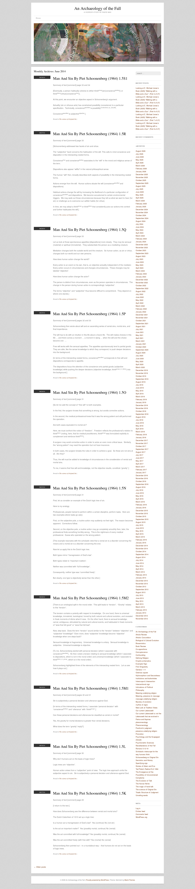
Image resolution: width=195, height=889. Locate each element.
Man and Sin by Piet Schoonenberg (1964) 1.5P (89, 313)
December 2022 (142, 279)
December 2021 (142, 314)
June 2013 (140, 598)
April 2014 (139, 569)
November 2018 (142, 408)
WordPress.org (141, 817)
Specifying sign (142, 763)
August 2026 (140, 151)
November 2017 (142, 443)
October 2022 (141, 285)
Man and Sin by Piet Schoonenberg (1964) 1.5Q (89, 229)
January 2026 (141, 171)
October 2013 (141, 586)
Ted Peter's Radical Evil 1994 (147, 769)
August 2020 (140, 352)
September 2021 (142, 323)
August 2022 (140, 291)
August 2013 (140, 592)
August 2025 (140, 186)
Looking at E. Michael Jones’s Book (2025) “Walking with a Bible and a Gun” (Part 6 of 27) (148, 108)
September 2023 (142, 253)
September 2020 (142, 349)
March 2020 (140, 367)
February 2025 (141, 203)
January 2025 (141, 206)
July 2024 (139, 224)
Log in (138, 808)
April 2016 (139, 499)
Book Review (141, 646)
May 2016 (139, 496)
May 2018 (139, 425)
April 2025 (139, 197)
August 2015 (140, 522)
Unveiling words (142, 795)
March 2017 (140, 466)
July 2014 (139, 560)
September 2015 (142, 519)
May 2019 (139, 390)
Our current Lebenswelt (144, 710)
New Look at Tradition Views (146, 707)
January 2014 (141, 577)
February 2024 (141, 238)
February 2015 (141, 539)
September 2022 (142, 288)
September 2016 (142, 484)
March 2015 (140, 536)
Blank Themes (130, 880)
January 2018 (141, 437)
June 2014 (140, 563)
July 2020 (139, 355)
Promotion (140, 734)
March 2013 (140, 607)
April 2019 (139, 393)
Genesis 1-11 (141, 669)
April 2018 (139, 428)
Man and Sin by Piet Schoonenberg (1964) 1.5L (89, 746)
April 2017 (139, 463)
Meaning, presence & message (148, 696)
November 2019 (142, 373)
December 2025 (142, 174)
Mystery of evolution (143, 701)
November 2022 (142, 282)
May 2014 (139, 566)
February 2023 (141, 273)
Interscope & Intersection (145, 681)
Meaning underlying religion (146, 693)
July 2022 (139, 294)
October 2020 (141, 347)
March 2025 (140, 200)
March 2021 (140, 341)
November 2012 (142, 618)
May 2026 (139, 159)
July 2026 (139, 154)
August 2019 (140, 382)
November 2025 (142, 177)
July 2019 (139, 385)
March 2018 (140, 431)
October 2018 (141, 411)
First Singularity (142, 666)
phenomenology (142, 722)
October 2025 (141, 180)
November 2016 (142, 478)
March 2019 (140, 396)
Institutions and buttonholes (146, 678)
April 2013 (139, 604)
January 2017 (141, 472)
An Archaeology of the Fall (97, 8)
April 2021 (139, 338)
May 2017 (139, 461)
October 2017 (141, 446)
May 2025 (139, 195)
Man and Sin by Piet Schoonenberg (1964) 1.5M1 (91, 688)
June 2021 (140, 332)
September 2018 (142, 414)
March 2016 (140, 501)
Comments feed (142, 814)
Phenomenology (142, 725)
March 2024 (140, 235)
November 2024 (142, 212)
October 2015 (141, 516)
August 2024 (140, 221)
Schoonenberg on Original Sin (147, 757)
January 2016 (141, 507)
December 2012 (142, 615)
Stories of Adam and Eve (145, 766)
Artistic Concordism (143, 637)
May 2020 (139, 361)
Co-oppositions (141, 649)
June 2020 (140, 358)
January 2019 (141, 402)
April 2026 (139, 162)
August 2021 (140, 326)
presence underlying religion (146, 731)
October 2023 (141, 250)
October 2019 (141, 376)
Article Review (141, 634)
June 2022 (140, 297)
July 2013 (139, 595)
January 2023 (141, 276)
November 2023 (142, 247)
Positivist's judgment (144, 728)
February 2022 (141, 309)
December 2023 (142, 244)
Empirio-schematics (143, 661)
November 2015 (142, 513)
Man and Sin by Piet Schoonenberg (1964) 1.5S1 (90, 78)
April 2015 (139, 534)
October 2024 (141, 215)
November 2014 (142, 548)
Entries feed (140, 811)
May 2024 (139, 230)
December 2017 (142, 440)
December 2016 (142, 475)
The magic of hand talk (144, 786)
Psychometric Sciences (145, 742)
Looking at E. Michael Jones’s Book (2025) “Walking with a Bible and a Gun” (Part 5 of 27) (148, 100)
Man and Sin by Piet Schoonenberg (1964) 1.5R (89, 133)
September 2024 (142, 218)
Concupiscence (142, 652)
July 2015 (139, 525)
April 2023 (139, 268)
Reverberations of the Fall (145, 745)
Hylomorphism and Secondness (148, 675)
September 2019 (142, 379)
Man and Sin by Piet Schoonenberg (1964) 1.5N (89, 487)
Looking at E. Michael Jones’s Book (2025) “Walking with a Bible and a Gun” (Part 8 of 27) (148, 126)
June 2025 (140, 192)
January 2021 (141, 344)
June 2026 (140, 157)
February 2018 (141, 434)
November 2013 (142, 583)
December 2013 (142, 580)
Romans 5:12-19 (142, 748)
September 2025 (142, 183)
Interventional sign (143, 684)
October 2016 (141, 481)
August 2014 (140, 557)
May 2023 (139, 265)
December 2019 (142, 370)
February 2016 (141, 504)
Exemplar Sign (141, 663)
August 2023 (140, 256)
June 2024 (140, 227)
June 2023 (140, 262)
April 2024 (139, 233)
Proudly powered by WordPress (97, 880)
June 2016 (140, 493)
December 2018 (142, 405)
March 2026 (140, 165)
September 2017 (142, 449)
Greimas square (142, 672)
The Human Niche (143, 783)
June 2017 (140, 458)
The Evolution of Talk (144, 780)
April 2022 (139, 303)
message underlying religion (146, 699)
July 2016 (139, 490)
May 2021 (139, 335)
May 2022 (139, 300)
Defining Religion (142, 658)
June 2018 (140, 423)
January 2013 (141, 612)
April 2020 (139, 364)
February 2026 (141, 168)
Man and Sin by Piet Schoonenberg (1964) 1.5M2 (91, 597)
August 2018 (140, 417)
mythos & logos (142, 704)
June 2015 (140, 528)
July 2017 (139, 455)
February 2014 (141, 574)
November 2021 (142, 317)
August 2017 (140, 452)
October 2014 (141, 551)
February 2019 (141, 399)
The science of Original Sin (67, 119)
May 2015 (139, 531)
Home (38, 18)
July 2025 (139, 189)
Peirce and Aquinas (143, 719)
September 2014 (142, 554)
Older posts (40, 867)
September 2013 (142, 589)
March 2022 (140, 306)
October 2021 (141, 320)
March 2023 (140, 271)
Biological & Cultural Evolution (147, 640)
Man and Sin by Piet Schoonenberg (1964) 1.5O (89, 392)
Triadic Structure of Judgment (147, 792)
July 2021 (139, 329)
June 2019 (140, 387)
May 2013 (139, 601)
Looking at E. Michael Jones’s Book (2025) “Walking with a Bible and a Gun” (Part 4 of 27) (148, 91)
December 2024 (142, 209)
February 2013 (141, 610)
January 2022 (141, 311)
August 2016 (140, 487)
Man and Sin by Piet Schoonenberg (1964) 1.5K (89, 793)
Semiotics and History (144, 760)
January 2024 (141, 241)
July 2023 (139, 259)
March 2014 (140, 572)
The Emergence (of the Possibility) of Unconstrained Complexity (147, 775)
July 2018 (139, 420)
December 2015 (142, 510)
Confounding (140, 655)
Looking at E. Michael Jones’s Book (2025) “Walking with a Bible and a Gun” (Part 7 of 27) (148, 117)
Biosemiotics (141, 643)
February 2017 (141, 469)
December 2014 (142, 545)
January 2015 (141, 542)
